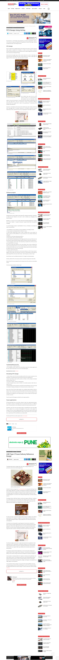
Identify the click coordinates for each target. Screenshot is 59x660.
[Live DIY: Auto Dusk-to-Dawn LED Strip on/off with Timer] (40, 159)
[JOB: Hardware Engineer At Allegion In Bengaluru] (40, 201)
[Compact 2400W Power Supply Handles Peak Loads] (40, 182)
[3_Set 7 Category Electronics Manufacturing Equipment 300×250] (45, 49)
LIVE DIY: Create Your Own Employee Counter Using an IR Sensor (47, 147)
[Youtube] (43, 0)
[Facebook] (38, 0)
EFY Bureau (10, 33)
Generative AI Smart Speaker (47, 63)
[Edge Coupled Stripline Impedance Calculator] (40, 223)
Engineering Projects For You (10, 27)
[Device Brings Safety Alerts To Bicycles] (40, 110)
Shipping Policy (9, 658)
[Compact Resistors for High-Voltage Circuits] (40, 174)
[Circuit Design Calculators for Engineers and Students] (40, 215)
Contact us (13, 658)
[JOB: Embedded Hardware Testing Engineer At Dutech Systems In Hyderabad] (40, 196)
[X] (42, 0)
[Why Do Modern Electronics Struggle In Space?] (40, 68)
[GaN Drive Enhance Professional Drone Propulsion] (40, 178)
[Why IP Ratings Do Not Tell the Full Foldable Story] (40, 132)
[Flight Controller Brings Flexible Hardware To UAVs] (40, 124)
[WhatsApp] (31, 33)
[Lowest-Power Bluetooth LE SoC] (40, 106)
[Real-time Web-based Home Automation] (40, 79)
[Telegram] (25, 33)
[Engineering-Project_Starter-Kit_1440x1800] (21, 70)
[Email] (33, 33)
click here (16, 371)
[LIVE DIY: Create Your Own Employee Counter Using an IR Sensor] (40, 147)
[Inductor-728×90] (33, 5)
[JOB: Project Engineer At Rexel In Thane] (40, 205)
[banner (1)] (21, 121)
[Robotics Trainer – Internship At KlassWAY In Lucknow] (40, 192)
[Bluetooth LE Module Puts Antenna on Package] (40, 102)
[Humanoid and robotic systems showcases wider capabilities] (40, 136)
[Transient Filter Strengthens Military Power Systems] (40, 170)
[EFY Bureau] (8, 33)
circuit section (25, 415)
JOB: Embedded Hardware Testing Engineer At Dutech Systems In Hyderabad (46, 196)
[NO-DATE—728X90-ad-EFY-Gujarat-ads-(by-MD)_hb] (29, 659)
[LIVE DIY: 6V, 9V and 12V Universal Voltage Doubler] (40, 155)
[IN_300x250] (45, 36)
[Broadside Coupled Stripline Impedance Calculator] (40, 219)
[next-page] (40, 71)
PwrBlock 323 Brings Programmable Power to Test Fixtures (47, 128)
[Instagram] (39, 0)
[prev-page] (38, 71)
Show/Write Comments (22, 433)
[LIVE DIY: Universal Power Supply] (40, 151)
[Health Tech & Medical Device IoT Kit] (29, 23)
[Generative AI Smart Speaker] (40, 64)
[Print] (35, 33)
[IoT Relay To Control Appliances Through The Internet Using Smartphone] (40, 60)
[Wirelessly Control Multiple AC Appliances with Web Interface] (40, 91)
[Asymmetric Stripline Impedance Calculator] (40, 227)
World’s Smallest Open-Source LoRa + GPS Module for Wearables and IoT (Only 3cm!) (47, 83)
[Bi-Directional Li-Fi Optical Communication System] (40, 56)
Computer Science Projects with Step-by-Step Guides (18, 27)
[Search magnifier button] (48, 8)
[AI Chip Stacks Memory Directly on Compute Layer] (40, 114)
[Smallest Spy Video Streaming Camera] (40, 87)
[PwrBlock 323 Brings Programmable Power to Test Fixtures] (40, 128)
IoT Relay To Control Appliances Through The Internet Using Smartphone (47, 60)
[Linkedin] (40, 0)
